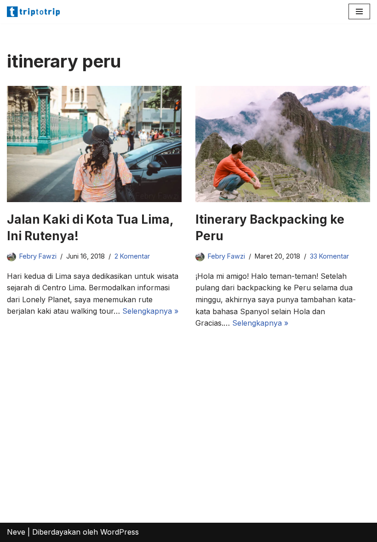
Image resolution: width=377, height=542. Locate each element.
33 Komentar (329, 256)
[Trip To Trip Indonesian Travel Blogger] (34, 11)
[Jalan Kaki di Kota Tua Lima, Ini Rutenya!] (94, 144)
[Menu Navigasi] (359, 11)
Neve (16, 531)
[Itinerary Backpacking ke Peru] (282, 144)
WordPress (119, 531)
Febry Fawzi (38, 256)
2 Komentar (132, 256)
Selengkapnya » (150, 311)
